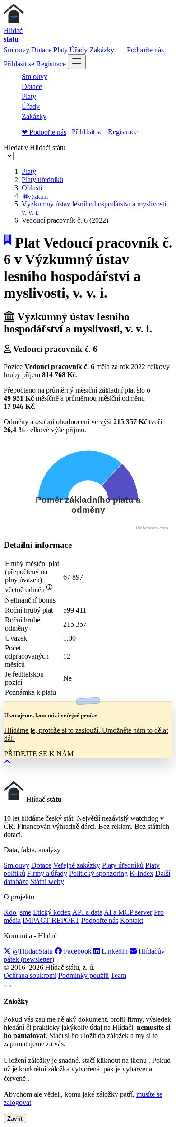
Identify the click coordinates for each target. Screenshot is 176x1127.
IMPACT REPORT (51, 920)
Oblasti (32, 188)
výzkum (38, 196)
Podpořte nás (144, 50)
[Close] (7, 986)
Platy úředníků (42, 179)
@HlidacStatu (33, 951)
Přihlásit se (19, 64)
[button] (7, 762)
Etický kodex (52, 912)
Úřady (78, 50)
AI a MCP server (128, 912)
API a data (87, 912)
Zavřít (15, 1118)
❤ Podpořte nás (44, 132)
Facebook (77, 951)
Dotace (41, 50)
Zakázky (101, 50)
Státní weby (47, 881)
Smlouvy (16, 50)
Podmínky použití (83, 975)
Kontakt (131, 920)
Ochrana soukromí (30, 975)
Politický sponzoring (98, 873)
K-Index (141, 873)
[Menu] (77, 61)
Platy (60, 50)
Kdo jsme (17, 912)
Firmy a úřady (47, 873)
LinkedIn (115, 951)
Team (118, 975)
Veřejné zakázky (76, 865)
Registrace (51, 64)
